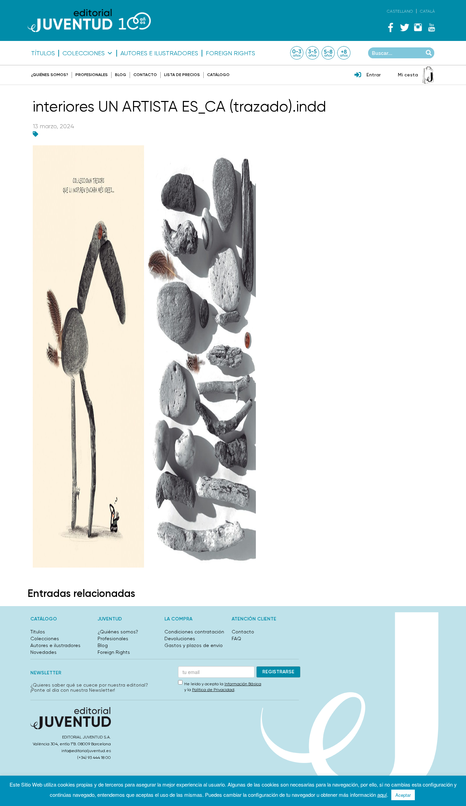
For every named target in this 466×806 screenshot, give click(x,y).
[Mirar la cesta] (428, 75)
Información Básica (242, 684)
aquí (382, 794)
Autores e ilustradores (159, 53)
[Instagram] (418, 27)
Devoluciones (179, 638)
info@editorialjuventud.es (86, 750)
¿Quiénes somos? (49, 74)
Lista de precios (182, 74)
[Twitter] (404, 27)
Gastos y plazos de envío (193, 645)
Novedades (43, 652)
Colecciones (83, 53)
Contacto (145, 74)
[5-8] (328, 53)
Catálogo (218, 74)
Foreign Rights (230, 53)
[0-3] (297, 53)
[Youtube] (431, 27)
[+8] (344, 53)
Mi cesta (408, 75)
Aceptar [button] (403, 795)
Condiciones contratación (194, 631)
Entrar (373, 75)
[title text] (89, 20)
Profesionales (91, 74)
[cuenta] (357, 75)
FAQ (236, 638)
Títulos (43, 53)
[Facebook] (390, 27)
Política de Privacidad (213, 689)
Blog (120, 74)
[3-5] (312, 53)
